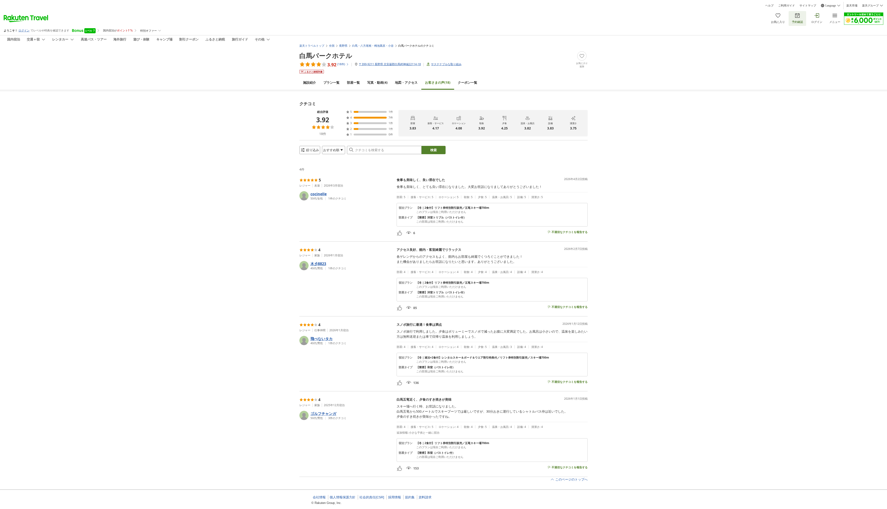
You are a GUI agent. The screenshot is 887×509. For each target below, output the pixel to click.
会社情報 (319, 497)
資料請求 (425, 497)
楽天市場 (851, 5)
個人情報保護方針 (342, 497)
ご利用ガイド (786, 5)
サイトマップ (807, 5)
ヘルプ (769, 5)
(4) (377, 82)
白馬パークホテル (325, 55)
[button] (346, 195)
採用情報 (394, 497)
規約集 (410, 497)
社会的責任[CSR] (371, 497)
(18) (437, 82)
